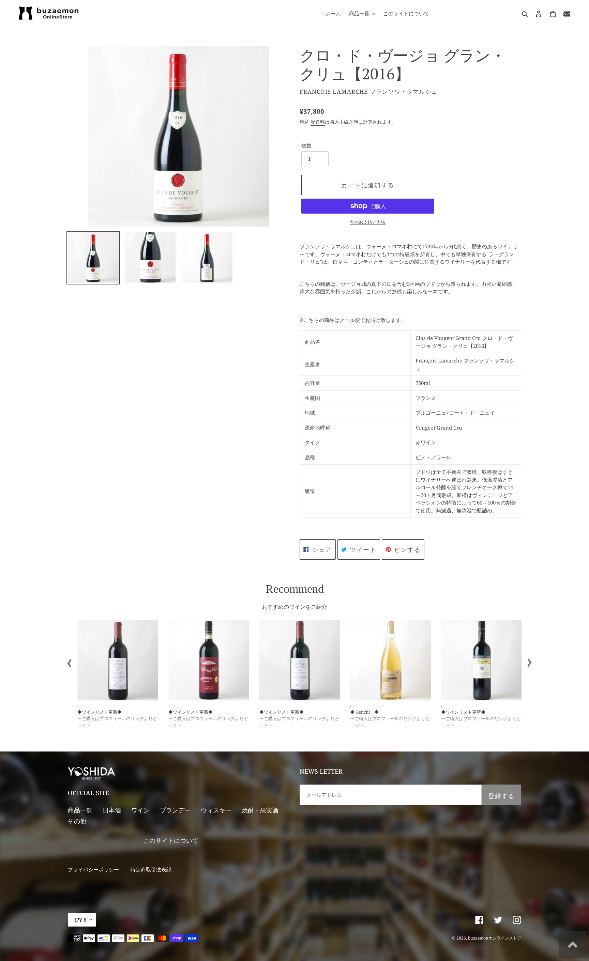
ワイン (140, 810)
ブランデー (175, 810)
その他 (77, 821)
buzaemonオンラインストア (494, 938)
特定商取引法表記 (151, 869)
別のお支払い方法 (368, 222)
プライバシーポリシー (93, 869)
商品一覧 (80, 810)
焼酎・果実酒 (260, 810)
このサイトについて (170, 840)
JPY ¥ (80, 919)
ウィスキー (216, 810)
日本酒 (112, 810)
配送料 (318, 122)
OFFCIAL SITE (88, 793)
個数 (306, 145)
